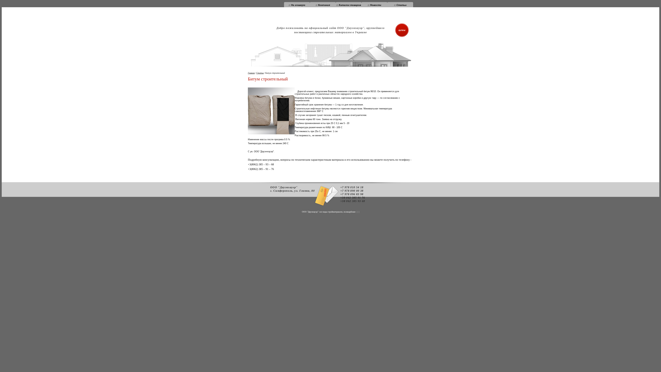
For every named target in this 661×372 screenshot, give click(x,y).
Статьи (260, 73)
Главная (251, 73)
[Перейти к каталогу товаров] (402, 27)
